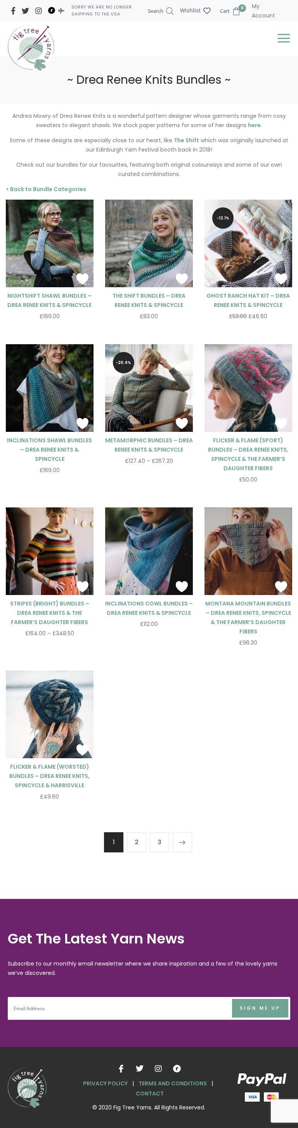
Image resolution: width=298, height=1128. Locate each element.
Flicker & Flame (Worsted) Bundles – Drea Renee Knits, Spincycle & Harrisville (49, 776)
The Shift (186, 140)
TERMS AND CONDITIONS (173, 1083)
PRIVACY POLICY (105, 1083)
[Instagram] (158, 1068)
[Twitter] (139, 1068)
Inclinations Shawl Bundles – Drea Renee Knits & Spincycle (49, 449)
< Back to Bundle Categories (46, 189)
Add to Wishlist (83, 279)
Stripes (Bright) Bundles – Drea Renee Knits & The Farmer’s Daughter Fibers (49, 613)
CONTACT (150, 1093)
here (254, 125)
